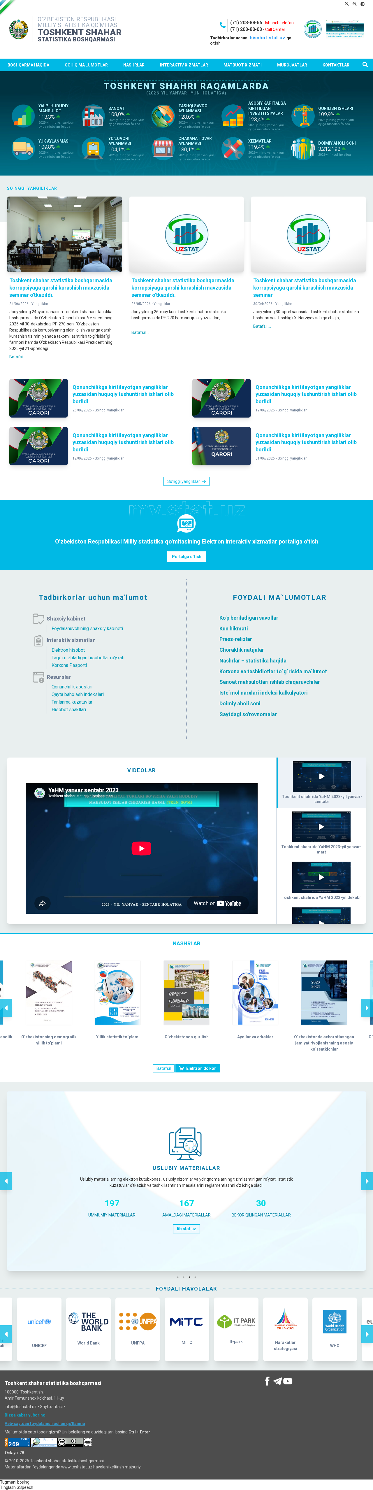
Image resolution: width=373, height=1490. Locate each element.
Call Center (275, 29)
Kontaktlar (336, 65)
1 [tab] (179, 1277)
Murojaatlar (292, 65)
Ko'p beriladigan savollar (248, 618)
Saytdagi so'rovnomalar (248, 714)
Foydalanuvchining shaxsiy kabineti (87, 628)
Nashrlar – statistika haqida (252, 661)
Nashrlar (134, 65)
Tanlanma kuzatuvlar (72, 702)
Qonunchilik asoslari (72, 687)
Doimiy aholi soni (240, 703)
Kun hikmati (233, 628)
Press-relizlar (235, 639)
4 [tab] (197, 1277)
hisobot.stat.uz (267, 38)
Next (367, 1002)
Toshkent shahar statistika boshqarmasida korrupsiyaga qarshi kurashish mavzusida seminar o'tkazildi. (60, 287)
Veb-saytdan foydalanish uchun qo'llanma (45, 1423)
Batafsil (163, 1068)
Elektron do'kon (201, 1068)
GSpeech (25, 1487)
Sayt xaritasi (51, 1406)
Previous (6, 1002)
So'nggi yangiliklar (109, 410)
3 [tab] (191, 1277)
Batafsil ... (18, 357)
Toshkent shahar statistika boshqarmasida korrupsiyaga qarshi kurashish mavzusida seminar (304, 287)
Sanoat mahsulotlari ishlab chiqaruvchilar (269, 682)
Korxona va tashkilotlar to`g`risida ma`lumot (273, 671)
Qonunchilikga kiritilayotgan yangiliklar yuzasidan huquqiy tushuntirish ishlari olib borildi (123, 394)
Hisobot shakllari (69, 709)
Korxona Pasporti (69, 665)
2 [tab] (185, 1277)
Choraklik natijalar (241, 650)
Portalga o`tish (186, 556)
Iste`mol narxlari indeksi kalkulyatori (263, 693)
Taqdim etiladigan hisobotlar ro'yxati (88, 657)
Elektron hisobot (68, 650)
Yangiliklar (39, 304)
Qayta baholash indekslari (78, 694)
